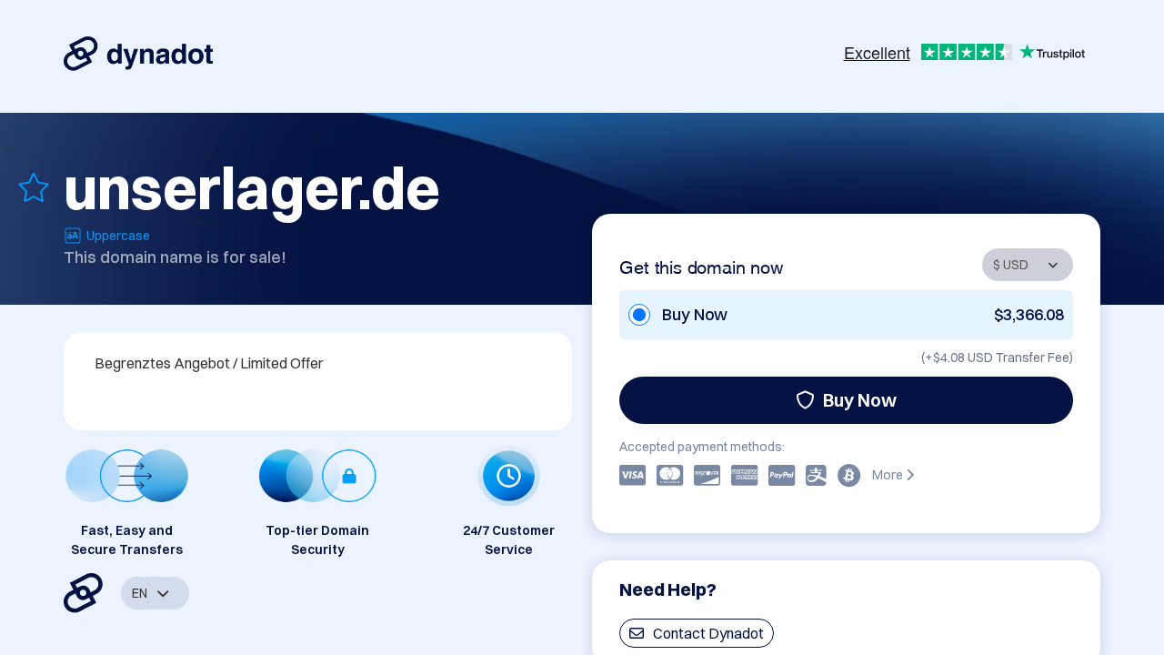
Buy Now (860, 399)
